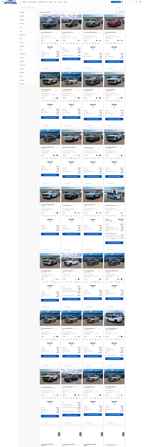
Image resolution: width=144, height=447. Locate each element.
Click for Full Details (50, 60)
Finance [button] (50, 2)
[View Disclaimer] (58, 43)
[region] (50, 54)
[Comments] (122, 215)
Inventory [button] (24, 2)
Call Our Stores (116, 1)
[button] (59, 22)
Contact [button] (60, 2)
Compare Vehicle (46, 68)
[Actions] (58, 33)
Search (119, 7)
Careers (65, 2)
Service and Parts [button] (32, 2)
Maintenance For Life (42, 2)
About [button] (55, 2)
